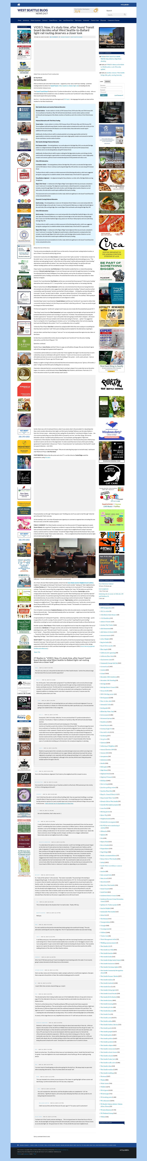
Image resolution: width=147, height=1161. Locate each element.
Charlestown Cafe (106, 660)
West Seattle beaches (107, 953)
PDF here (66, 99)
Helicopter (104, 767)
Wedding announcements (108, 943)
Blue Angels (104, 649)
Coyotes (103, 670)
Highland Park (105, 774)
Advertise (26, 20)
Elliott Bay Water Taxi (107, 711)
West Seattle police (106, 1035)
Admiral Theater (106, 622)
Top (35, 1154)
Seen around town (106, 875)
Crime (102, 673)
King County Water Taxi (108, 798)
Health (103, 763)
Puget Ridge (104, 852)
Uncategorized (105, 929)
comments (26, 1154)
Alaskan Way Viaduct (107, 625)
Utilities (103, 932)
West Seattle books (106, 957)
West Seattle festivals (107, 983)
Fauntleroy (104, 722)
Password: (102, 90)
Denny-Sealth (105, 691)
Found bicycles (105, 725)
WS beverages (105, 1094)
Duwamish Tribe (106, 705)
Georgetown (104, 756)
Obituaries (78, 20)
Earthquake (104, 708)
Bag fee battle (105, 642)
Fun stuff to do (105, 732)
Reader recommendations (108, 855)
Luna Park (104, 808)
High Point (104, 770)
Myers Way (104, 815)
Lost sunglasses (103, 589)
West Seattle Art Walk (107, 950)
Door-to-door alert (106, 701)
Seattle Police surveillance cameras (111, 866)
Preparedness (105, 849)
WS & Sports (104, 1090)
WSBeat (103, 1117)
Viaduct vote (104, 936)
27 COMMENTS (54, 37)
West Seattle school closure (109, 1052)
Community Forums (113, 20)
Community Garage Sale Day (109, 663)
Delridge (103, 684)
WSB (37, 1076)
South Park (104, 892)
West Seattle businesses (108, 964)
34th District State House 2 (109, 615)
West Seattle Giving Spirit (108, 990)
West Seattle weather (107, 1070)
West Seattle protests (107, 1042)
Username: (102, 85)
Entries (19, 1154)
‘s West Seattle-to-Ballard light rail (64, 85)
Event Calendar (35, 20)
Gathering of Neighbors (108, 746)
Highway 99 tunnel (106, 777)
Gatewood (104, 743)
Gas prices (104, 739)
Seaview (103, 871)
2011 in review (105, 611)
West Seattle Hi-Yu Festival (108, 997)
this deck (47, 457)
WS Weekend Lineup (107, 1113)
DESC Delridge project (107, 694)
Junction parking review (108, 787)
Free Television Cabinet (106, 584)
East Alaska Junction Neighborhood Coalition (80, 582)
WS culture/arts (105, 1101)
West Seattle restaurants (108, 1049)
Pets (102, 838)
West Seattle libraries (107, 1011)
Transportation (105, 922)
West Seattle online (106, 1021)
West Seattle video (106, 1066)
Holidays (103, 781)
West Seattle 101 (105, 946)
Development (105, 698)
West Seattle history (106, 1000)
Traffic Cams (95, 20)
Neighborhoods (105, 819)
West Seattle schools (107, 1056)
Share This (37, 652)
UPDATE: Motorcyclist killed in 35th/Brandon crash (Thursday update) (112, 67)
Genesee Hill (104, 753)
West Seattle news (76, 37)
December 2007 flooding (108, 680)
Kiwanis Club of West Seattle (109, 801)
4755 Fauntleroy (105, 618)
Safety (102, 862)
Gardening (104, 736)
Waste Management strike (108, 939)
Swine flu (103, 915)
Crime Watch (53, 20)
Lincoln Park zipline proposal (110, 805)
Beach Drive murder (107, 646)
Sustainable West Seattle (108, 912)
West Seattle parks (106, 1028)
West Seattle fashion (107, 980)
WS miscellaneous (106, 1110)
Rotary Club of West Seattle (109, 859)
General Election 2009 (107, 750)
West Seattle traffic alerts (108, 1063)
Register (107, 81)
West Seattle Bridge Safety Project (111, 960)
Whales (103, 1080)
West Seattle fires (106, 987)
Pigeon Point (104, 842)
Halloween (104, 760)
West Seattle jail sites (107, 1007)
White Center (105, 1083)
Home (19, 20)
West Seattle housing (107, 1004)
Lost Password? (119, 95)
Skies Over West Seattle (108, 885)
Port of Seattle (105, 845)
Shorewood (104, 882)
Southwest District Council (109, 896)
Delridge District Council (108, 687)
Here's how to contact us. (61, 1149)
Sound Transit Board (42, 91)
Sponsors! (86, 20)
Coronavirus (104, 667)
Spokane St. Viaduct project (109, 905)
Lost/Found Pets (68, 20)
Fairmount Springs (106, 718)
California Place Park (107, 656)
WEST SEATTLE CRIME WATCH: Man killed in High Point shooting (111, 59)
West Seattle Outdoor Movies (109, 1025)
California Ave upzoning (108, 653)
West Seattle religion (107, 1045)
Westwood (104, 1076)
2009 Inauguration (106, 608)
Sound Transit (65, 37)
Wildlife (103, 1087)
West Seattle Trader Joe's (108, 1059)
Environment (105, 715)
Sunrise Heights (105, 908)
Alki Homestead (105, 629)
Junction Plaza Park (106, 791)
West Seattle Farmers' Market (109, 976)
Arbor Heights (105, 639)
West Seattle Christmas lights (109, 967)
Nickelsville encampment (108, 822)
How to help (104, 784)
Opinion (103, 835)
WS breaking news (106, 1097)
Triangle (103, 926)
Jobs (60, 20)
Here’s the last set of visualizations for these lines (59, 803)
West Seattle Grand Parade (108, 993)
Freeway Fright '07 (106, 729)
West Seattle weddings (107, 1073)
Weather (103, 20)
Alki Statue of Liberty (107, 632)
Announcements (106, 635)
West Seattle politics (107, 1038)
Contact (44, 20)
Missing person (105, 812)
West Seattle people (106, 1032)
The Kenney (104, 919)
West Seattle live (105, 1014)
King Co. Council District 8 (109, 794)
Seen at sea (104, 878)
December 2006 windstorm (109, 677)
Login (101, 81)
